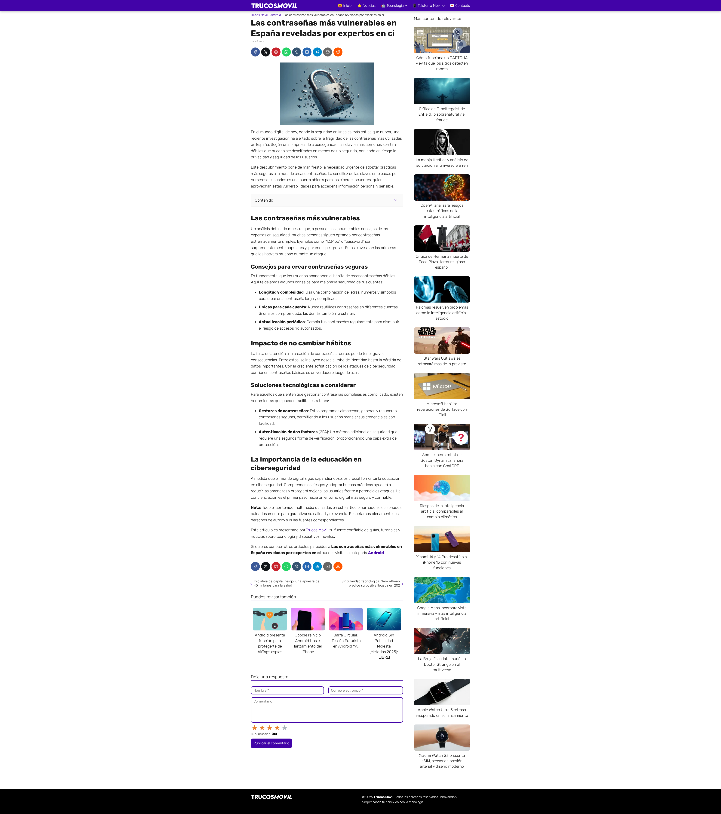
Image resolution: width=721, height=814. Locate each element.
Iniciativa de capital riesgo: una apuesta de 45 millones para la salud (286, 583)
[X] (265, 51)
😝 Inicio (345, 5)
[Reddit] (337, 51)
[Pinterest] (276, 51)
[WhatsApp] (286, 51)
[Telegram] (317, 51)
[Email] (327, 51)
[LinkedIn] (306, 51)
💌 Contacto (460, 5)
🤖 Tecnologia (392, 5)
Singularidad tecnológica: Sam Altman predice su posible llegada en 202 (371, 583)
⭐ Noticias (366, 5)
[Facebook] (255, 51)
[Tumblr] (296, 51)
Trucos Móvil (317, 530)
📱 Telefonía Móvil (426, 5)
